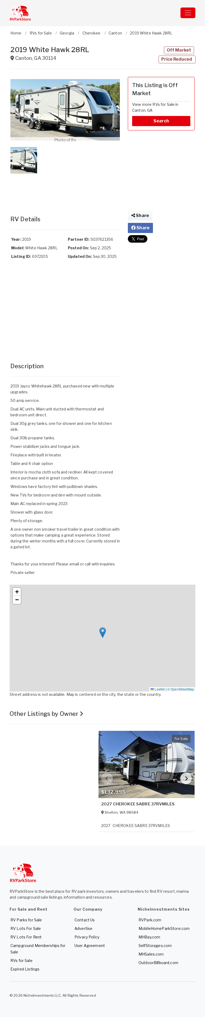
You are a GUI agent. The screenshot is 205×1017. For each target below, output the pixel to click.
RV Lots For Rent (26, 937)
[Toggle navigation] (187, 12)
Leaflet (159, 689)
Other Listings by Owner (45, 713)
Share (142, 215)
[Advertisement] (65, 189)
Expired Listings (25, 969)
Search (161, 120)
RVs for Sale (21, 960)
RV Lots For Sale (25, 928)
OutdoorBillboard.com (158, 962)
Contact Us (84, 920)
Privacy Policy (86, 937)
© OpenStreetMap (180, 689)
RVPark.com (150, 920)
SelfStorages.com (155, 945)
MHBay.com (149, 937)
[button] (65, 110)
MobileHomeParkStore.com (164, 928)
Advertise (83, 928)
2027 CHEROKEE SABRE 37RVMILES (138, 804)
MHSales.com (151, 954)
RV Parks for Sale (26, 920)
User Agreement (89, 945)
